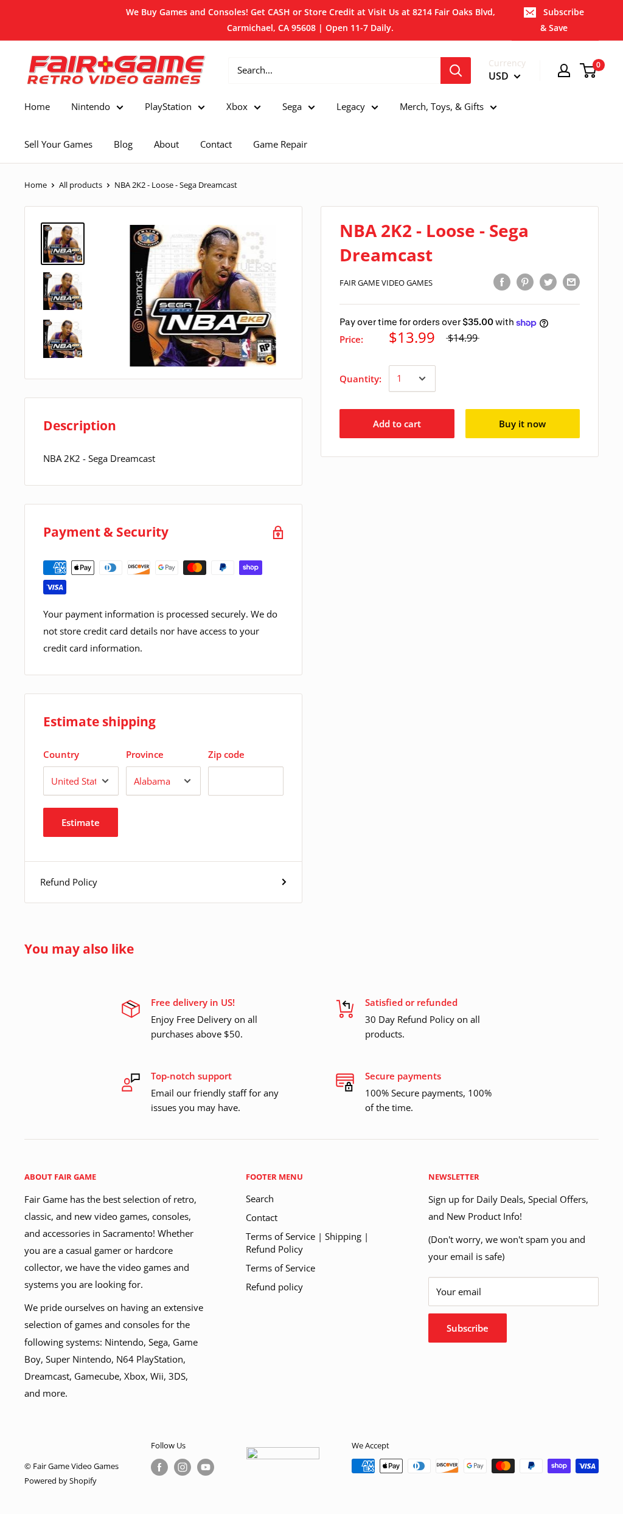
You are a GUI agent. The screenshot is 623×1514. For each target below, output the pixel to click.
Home (35, 184)
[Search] (455, 70)
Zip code (226, 754)
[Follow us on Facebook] (159, 1467)
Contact (261, 1217)
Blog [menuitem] (123, 144)
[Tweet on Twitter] (548, 281)
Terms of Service (280, 1268)
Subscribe (468, 1328)
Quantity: (360, 379)
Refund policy (274, 1287)
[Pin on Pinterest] (525, 281)
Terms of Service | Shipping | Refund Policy (307, 1242)
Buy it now (522, 424)
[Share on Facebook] (501, 281)
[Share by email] (571, 281)
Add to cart (397, 424)
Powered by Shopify (60, 1480)
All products (80, 184)
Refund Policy (68, 882)
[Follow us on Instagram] (182, 1467)
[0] (588, 70)
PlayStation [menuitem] (168, 106)
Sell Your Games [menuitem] (58, 144)
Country (61, 754)
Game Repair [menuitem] (280, 144)
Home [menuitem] (37, 106)
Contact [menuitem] (216, 144)
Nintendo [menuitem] (90, 106)
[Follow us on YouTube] (205, 1467)
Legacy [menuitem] (350, 106)
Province (145, 754)
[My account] (564, 70)
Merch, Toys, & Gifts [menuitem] (442, 106)
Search (260, 1198)
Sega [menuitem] (292, 106)
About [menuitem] (166, 144)
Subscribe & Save (562, 19)
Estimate (80, 822)
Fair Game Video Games (386, 282)
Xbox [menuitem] (237, 106)
